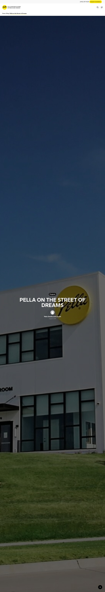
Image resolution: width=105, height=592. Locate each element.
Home (3, 13)
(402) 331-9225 (85, 1)
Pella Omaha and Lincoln (52, 316)
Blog (7, 13)
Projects (52, 294)
